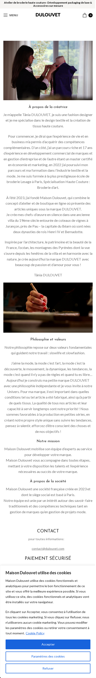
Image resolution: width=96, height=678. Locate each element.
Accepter (48, 644)
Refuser (48, 668)
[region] (48, 621)
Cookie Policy (35, 633)
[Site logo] (48, 14)
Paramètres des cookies (48, 656)
